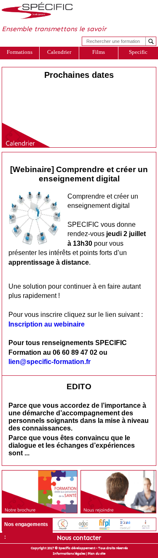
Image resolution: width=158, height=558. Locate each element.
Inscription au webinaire (46, 324)
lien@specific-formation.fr (49, 361)
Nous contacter (79, 538)
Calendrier (59, 52)
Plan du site (96, 553)
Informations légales (69, 553)
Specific (138, 52)
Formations (19, 52)
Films (98, 52)
